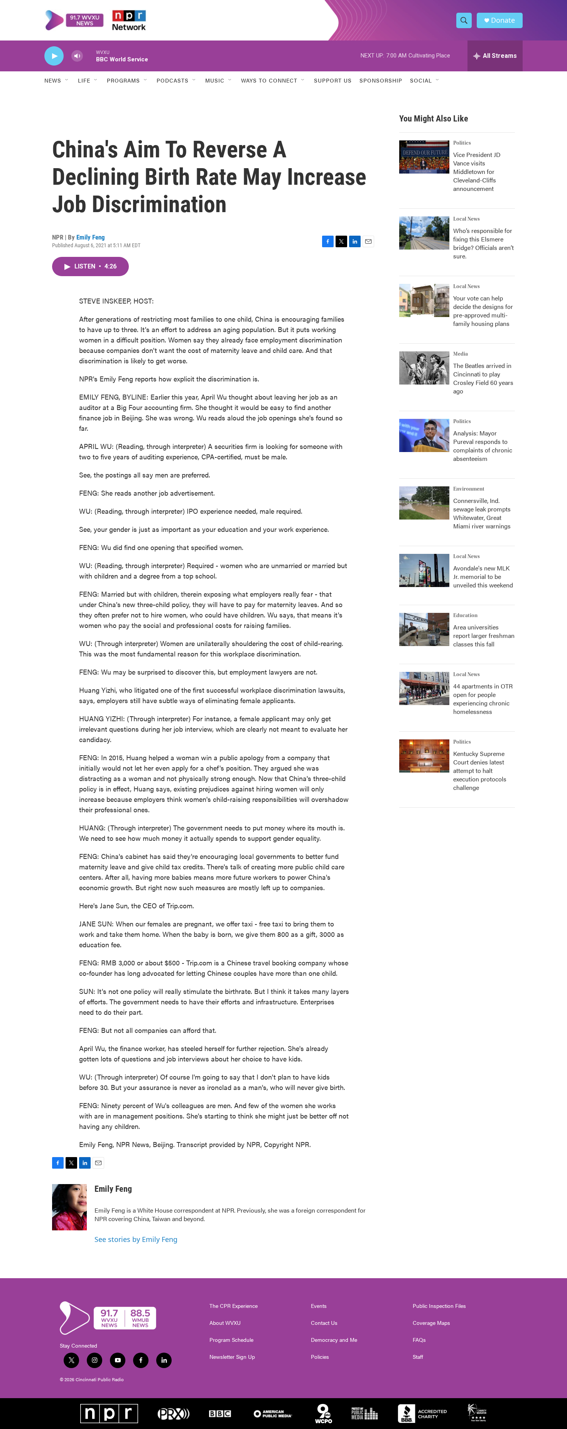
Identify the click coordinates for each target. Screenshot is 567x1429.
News (52, 80)
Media (460, 354)
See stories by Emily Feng (135, 1239)
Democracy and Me (334, 1340)
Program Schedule (231, 1340)
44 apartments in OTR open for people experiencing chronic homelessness (483, 699)
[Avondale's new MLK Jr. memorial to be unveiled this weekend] (424, 570)
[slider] (89, 56)
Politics (462, 143)
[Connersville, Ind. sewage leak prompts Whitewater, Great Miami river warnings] (424, 503)
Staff (418, 1357)
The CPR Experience (233, 1306)
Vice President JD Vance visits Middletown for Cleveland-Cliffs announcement (477, 171)
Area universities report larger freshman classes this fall (484, 635)
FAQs (419, 1340)
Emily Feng (90, 237)
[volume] (77, 56)
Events (319, 1306)
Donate (503, 20)
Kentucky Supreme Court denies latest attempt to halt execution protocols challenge (479, 770)
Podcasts (173, 80)
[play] (54, 56)
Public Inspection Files (439, 1306)
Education (465, 615)
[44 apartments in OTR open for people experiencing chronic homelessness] (424, 688)
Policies (320, 1357)
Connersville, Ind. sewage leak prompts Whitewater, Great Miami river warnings (482, 513)
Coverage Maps (431, 1323)
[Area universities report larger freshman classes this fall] (424, 629)
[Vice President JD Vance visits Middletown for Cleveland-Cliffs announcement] (424, 157)
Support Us (333, 80)
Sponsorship (380, 80)
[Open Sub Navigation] (67, 80)
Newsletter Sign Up (232, 1357)
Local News (466, 219)
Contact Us (324, 1323)
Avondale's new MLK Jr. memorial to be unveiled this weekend (483, 576)
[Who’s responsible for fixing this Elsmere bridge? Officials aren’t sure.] (424, 233)
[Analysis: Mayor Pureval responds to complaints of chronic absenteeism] (424, 435)
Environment (468, 489)
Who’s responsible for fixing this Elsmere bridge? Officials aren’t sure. (483, 243)
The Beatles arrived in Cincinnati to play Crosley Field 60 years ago (483, 378)
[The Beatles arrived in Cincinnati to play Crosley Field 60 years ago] (424, 368)
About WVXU (225, 1323)
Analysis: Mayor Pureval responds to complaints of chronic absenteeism (482, 446)
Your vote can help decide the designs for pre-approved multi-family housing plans (483, 311)
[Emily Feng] (69, 1207)
